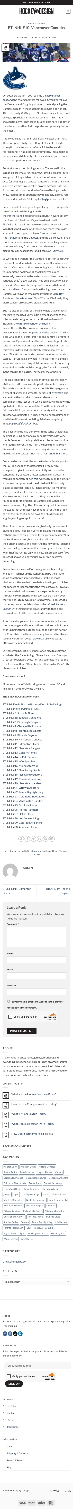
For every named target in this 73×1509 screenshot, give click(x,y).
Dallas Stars (35, 1183)
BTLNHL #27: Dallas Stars (18, 813)
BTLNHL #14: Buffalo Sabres (19, 757)
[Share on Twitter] (33, 839)
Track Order (13, 1426)
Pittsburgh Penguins (54, 1211)
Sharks (27, 215)
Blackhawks (55, 237)
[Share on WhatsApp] (21, 839)
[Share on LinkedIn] (52, 839)
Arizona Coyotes (47, 1166)
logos (55, 851)
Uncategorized (36, 23)
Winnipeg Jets (58, 1233)
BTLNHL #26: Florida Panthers (20, 809)
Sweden (25, 1222)
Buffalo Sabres (27, 1172)
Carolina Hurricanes (13, 1177)
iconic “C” (29, 487)
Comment (13, 924)
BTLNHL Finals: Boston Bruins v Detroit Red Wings (32, 704)
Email (10, 969)
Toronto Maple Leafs (14, 1227)
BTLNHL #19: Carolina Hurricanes (22, 779)
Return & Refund (15, 1460)
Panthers (12, 215)
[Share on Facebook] (27, 839)
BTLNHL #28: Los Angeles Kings (21, 818)
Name (11, 953)
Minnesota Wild (59, 1194)
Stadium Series (11, 1222)
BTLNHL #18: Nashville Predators (22, 774)
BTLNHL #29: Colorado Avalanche (22, 822)
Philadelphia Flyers (32, 1211)
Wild (10, 224)
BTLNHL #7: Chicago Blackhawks (22, 726)
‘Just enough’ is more (55, 453)
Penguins (13, 237)
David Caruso (41, 638)
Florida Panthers (31, 1189)
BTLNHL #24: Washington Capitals (23, 800)
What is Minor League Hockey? (29, 1113)
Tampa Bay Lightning (42, 1222)
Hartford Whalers (50, 1189)
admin (52, 37)
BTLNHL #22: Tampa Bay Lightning (23, 792)
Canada (59, 1172)
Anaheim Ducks (28, 1166)
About (10, 1446)
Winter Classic (11, 1239)
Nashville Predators (35, 1200)
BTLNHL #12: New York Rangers (21, 748)
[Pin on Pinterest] (46, 839)
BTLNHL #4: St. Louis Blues (18, 713)
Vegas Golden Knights (14, 1233)
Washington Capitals (38, 1233)
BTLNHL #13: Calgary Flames (20, 752)
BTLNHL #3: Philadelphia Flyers (21, 708)
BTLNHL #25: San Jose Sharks (20, 805)
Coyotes (33, 237)
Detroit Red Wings (53, 1183)
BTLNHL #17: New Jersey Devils (21, 770)
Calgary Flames (44, 1172)
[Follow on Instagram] (10, 1333)
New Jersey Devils (58, 1200)
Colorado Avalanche (58, 1177)
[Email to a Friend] (39, 839)
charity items (13, 289)
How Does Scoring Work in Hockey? (32, 1133)
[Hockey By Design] (36, 11)
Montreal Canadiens (13, 1200)
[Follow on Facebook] (5, 1333)
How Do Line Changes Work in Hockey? (34, 1104)
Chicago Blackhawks (36, 1177)
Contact (11, 1412)
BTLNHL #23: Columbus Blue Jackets (24, 796)
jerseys (7, 1194)
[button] (5, 11)
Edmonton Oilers (12, 1189)
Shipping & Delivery (17, 1453)
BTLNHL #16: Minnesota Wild (20, 765)
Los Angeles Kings (30, 1194)
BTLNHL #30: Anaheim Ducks (20, 827)
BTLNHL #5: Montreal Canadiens (22, 717)
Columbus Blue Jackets (15, 1183)
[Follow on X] (15, 1333)
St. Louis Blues (53, 1216)
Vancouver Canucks (43, 1227)
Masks (45, 1194)
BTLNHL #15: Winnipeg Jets (19, 761)
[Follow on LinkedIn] (20, 1333)
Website (11, 985)
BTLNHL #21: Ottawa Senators (21, 787)
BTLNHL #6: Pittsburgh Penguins (22, 722)
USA (29, 1227)
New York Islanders (13, 1205)
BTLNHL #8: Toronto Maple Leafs (22, 730)
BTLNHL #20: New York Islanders (22, 783)
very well (58, 250)
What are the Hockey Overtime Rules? (33, 1094)
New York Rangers (34, 1205)
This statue (16, 354)
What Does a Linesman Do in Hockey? (33, 1123)
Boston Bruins (10, 1172)
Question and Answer (14, 1216)
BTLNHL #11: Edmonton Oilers (21, 743)
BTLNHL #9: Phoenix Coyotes (20, 735)
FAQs (10, 1419)
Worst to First (27, 1239)
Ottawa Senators (12, 1211)
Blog (9, 1467)
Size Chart (12, 1405)
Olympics (51, 1205)
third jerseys (61, 1222)
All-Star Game (10, 1166)
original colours (53, 548)
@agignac (46, 199)
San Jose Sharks (35, 1216)
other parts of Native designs (42, 332)
